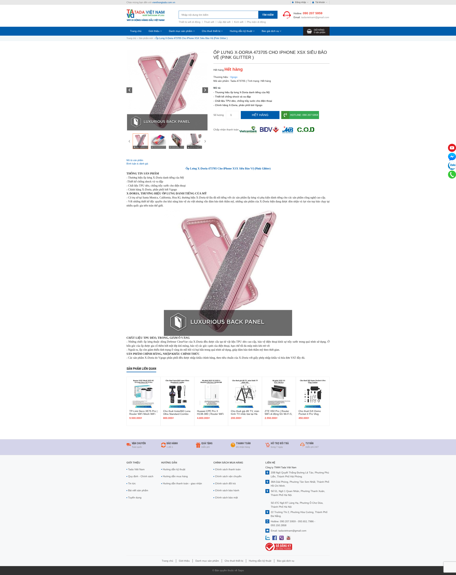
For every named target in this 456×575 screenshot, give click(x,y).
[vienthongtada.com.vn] (145, 15)
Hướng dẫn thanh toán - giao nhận (182, 483)
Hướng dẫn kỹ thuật (241, 31)
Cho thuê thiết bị (211, 31)
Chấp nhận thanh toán (226, 129)
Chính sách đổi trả (225, 483)
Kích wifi (238, 21)
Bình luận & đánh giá (137, 163)
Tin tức (132, 483)
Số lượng (218, 115)
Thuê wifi (209, 21)
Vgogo (233, 77)
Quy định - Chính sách (140, 476)
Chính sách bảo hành (227, 490)
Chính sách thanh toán (228, 469)
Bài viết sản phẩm (138, 490)
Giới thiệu (154, 31)
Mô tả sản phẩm (134, 160)
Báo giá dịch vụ (271, 31)
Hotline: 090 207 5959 (304, 115)
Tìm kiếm (268, 14)
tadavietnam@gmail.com (315, 17)
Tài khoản (320, 2)
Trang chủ (135, 31)
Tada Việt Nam (136, 469)
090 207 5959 (312, 13)
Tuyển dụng (134, 497)
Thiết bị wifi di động (189, 21)
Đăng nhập (301, 2)
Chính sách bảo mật (226, 497)
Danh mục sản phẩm (181, 31)
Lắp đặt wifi (224, 21)
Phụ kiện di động (256, 21)
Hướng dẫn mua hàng (175, 476)
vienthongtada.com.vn (163, 2)
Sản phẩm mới (146, 38)
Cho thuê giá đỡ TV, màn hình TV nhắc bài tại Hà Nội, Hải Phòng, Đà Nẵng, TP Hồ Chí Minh (245, 415)
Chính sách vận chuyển (228, 476)
